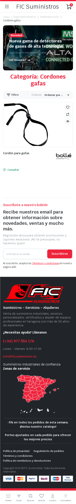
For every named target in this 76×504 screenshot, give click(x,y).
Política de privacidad (16, 451)
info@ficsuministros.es (19, 356)
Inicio (6, 16)
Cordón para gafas (16, 153)
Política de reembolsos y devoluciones (27, 460)
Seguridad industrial (24, 16)
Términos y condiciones (45, 263)
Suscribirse (59, 254)
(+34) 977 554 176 (18, 341)
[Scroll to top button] (69, 486)
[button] (68, 107)
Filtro (15, 94)
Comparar (68, 114)
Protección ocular (49, 16)
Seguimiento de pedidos (48, 451)
